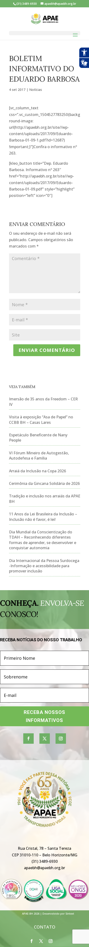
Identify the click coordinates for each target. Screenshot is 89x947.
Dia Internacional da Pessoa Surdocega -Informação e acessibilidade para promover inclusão (44, 566)
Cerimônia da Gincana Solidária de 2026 (44, 483)
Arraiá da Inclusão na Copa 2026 (37, 471)
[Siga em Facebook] (28, 738)
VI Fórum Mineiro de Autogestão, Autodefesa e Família (39, 455)
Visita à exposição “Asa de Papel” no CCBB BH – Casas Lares (41, 419)
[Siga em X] (44, 738)
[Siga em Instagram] (61, 738)
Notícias (35, 89)
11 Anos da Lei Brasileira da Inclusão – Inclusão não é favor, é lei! (43, 516)
